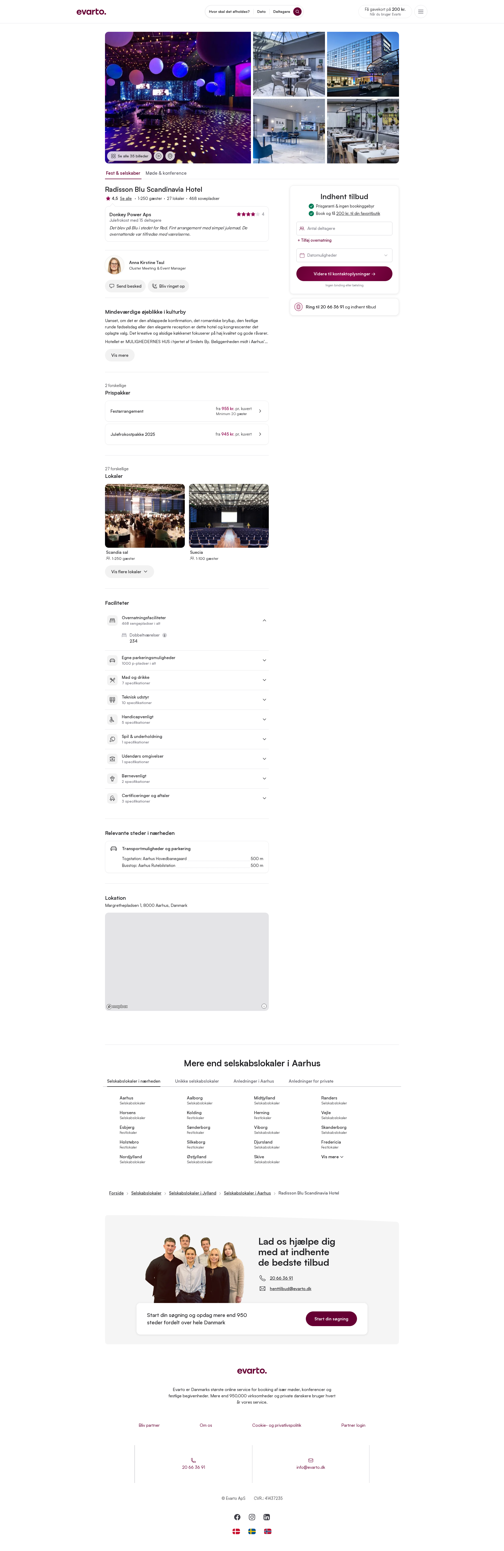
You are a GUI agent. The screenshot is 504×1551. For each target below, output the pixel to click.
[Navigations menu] (420, 11)
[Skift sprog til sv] (252, 1531)
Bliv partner (149, 1425)
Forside (116, 1193)
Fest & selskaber (123, 173)
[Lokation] (170, 156)
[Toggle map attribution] (264, 1006)
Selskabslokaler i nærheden (133, 1081)
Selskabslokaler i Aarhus (247, 1193)
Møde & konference (166, 173)
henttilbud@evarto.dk (290, 1288)
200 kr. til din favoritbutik (358, 213)
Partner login (353, 1425)
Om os (206, 1425)
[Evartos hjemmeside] (91, 11)
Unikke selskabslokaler (197, 1081)
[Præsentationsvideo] (158, 156)
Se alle (126, 198)
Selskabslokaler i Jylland (192, 1193)
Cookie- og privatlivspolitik (276, 1425)
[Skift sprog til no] (267, 1531)
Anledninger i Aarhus (254, 1081)
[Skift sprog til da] (236, 1531)
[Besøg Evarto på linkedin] (267, 1517)
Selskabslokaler (146, 1193)
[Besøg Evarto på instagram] (252, 1517)
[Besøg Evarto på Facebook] (237, 1517)
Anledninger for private (311, 1081)
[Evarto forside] (252, 1370)
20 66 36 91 (281, 1278)
